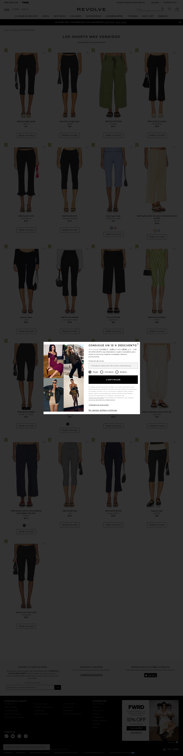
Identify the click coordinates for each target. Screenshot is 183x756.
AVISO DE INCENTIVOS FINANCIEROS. (102, 400)
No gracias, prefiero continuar (103, 410)
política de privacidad (96, 398)
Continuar (113, 379)
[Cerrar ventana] (138, 344)
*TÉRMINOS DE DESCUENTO (99, 405)
